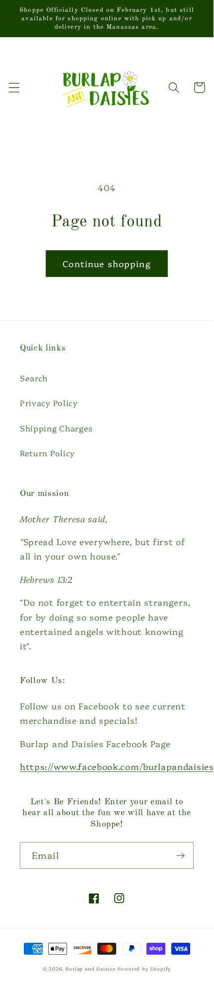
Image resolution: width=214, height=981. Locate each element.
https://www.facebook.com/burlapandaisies (117, 766)
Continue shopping (107, 263)
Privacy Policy (49, 402)
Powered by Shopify (144, 968)
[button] (14, 87)
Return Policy (47, 452)
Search (34, 377)
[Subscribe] (180, 855)
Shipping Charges (56, 427)
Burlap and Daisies (91, 968)
